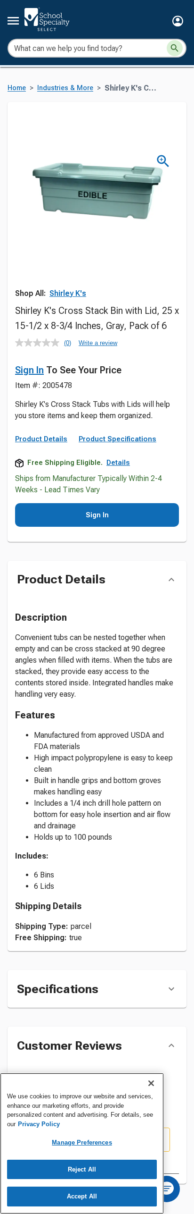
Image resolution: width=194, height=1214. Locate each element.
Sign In (29, 370)
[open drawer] (13, 20)
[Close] (151, 1083)
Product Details (41, 439)
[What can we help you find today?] (175, 48)
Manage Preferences (82, 1142)
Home (17, 88)
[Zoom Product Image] (163, 161)
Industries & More (65, 88)
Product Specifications (117, 439)
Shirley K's (67, 293)
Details (118, 462)
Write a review (98, 342)
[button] (177, 21)
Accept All (82, 1196)
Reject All (82, 1169)
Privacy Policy (39, 1124)
